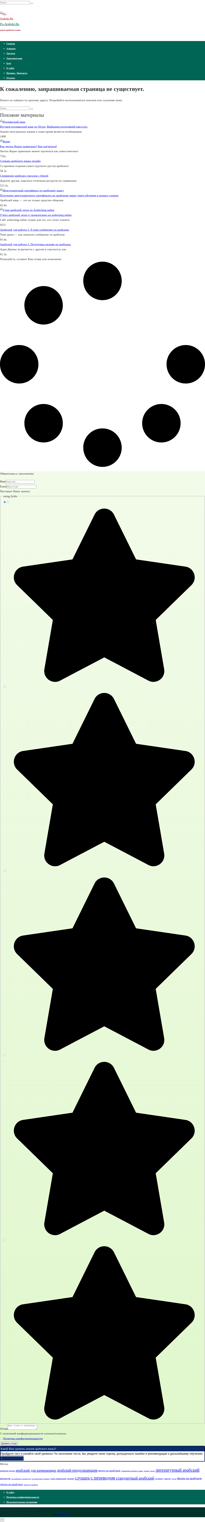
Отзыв (4, 1428)
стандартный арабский (135, 1478)
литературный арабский (177, 1470)
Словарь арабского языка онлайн (20, 161)
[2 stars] (102, 866)
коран (152, 1471)
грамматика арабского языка (132, 1471)
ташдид (167, 1478)
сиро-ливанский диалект (62, 1478)
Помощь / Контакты (16, 73)
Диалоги (10, 53)
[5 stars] (102, 1419)
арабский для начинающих (36, 1470)
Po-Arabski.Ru (9, 24)
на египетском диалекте (41, 1479)
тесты (174, 1479)
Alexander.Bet (61, 1514)
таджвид (159, 1478)
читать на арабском (11, 1484)
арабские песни (7, 1470)
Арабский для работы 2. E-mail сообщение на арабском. (34, 229)
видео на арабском (109, 1470)
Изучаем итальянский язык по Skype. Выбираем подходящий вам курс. (44, 126)
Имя (2, 481)
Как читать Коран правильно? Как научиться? (28, 146)
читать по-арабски (31, 1485)
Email (3, 486)
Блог (8, 63)
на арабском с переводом (21, 1479)
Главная (10, 43)
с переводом (103, 1477)
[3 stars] (102, 1050)
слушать (82, 1478)
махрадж (5, 1478)
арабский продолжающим (77, 1470)
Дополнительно (14, 58)
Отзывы (10, 78)
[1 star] (102, 681)
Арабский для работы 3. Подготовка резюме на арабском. (35, 244)
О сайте (10, 68)
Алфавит (11, 48)
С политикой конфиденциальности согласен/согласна (33, 1433)
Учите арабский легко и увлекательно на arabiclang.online (36, 215)
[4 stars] (102, 1234)
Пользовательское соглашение (21, 1502)
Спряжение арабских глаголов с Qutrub (24, 175)
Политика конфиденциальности (23, 1438)
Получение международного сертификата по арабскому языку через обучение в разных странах (59, 195)
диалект (147, 1471)
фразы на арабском (189, 1478)
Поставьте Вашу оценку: (15, 491)
